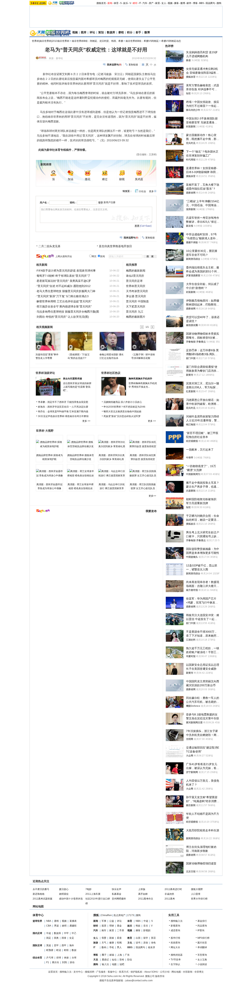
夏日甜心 (64, 889)
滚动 (72, 962)
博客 (195, 3)
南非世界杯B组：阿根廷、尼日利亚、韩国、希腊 (97, 41)
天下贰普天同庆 (135, 306)
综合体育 (37, 957)
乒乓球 (49, 957)
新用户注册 (109, 202)
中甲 (66, 933)
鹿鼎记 (105, 959)
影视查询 (175, 925)
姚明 (64, 925)
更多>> (152, 495)
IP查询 (200, 930)
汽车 (145, 3)
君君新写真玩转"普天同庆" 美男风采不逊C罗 (64, 280)
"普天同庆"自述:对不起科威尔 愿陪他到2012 (64, 286)
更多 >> (86, 421)
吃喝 (119, 942)
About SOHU (151, 971)
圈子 (104, 954)
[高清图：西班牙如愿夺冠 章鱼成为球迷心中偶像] (49, 473)
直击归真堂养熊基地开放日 (115, 246)
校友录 (151, 947)
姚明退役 (64, 894)
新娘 (111, 938)
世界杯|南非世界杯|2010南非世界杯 (50, 41)
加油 (70, 179)
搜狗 (219, 3)
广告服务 (101, 971)
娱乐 (125, 3)
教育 (129, 938)
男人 (119, 947)
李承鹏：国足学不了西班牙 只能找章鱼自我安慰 (63, 402)
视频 (170, 3)
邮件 (189, 3)
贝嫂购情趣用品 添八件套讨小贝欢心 (123, 402)
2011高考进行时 (173, 889)
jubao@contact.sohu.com (139, 980)
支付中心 (78, 971)
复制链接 (133, 64)
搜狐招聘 (89, 971)
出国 (138, 938)
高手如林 (143, 894)
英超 (48, 945)
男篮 (56, 925)
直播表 (73, 921)
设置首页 (53, 971)
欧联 (66, 950)
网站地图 (176, 971)
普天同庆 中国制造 (137, 301)
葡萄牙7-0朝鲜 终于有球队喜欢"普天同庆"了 (63, 275)
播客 (176, 3)
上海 (119, 954)
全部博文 (199, 971)
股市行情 (175, 938)
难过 (104, 179)
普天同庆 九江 (134, 311)
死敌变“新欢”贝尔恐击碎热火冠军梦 (122, 416)
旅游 (95, 942)
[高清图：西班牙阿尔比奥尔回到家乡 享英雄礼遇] (111, 444)
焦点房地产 (119, 915)
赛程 (121, 32)
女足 (71, 938)
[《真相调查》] (80, 341)
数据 (74, 950)
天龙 (95, 959)
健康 (111, 942)
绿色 (153, 942)
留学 (145, 938)
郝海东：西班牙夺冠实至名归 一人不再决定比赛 (63, 406)
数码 (104, 947)
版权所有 (160, 976)
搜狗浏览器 (177, 954)
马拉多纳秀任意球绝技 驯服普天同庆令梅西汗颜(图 (68, 311)
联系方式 (124, 971)
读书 (138, 942)
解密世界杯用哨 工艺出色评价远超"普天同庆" (64, 301)
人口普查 (195, 894)
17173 (130, 915)
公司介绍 (165, 971)
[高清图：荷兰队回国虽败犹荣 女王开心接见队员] (142, 473)
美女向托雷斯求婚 (72, 378)
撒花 (87, 179)
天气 (104, 942)
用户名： (44, 202)
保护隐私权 (136, 971)
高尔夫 (55, 962)
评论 (92, 32)
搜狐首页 (101, 3)
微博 (182, 3)
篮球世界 (37, 921)
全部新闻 (187, 971)
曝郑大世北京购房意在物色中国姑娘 (122, 411)
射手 (138, 32)
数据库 (111, 32)
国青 (64, 938)
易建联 (73, 925)
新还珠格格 (38, 894)
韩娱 (138, 925)
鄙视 (122, 179)
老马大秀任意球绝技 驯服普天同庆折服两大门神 (66, 291)
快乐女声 (116, 889)
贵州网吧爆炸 (119, 898)
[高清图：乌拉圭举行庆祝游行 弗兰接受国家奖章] (111, 473)
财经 (135, 3)
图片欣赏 (202, 942)
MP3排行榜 (203, 938)
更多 (151, 191)
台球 (74, 957)
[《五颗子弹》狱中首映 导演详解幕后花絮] (143, 341)
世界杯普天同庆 (135, 286)
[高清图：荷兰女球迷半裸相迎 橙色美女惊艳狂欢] (80, 473)
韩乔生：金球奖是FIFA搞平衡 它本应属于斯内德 (63, 411)
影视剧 (146, 930)
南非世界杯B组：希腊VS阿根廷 (142, 41)
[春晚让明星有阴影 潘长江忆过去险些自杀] (111, 341)
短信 (114, 959)
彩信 (129, 959)
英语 (153, 938)
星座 (119, 938)
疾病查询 (175, 942)
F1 (47, 962)
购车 (104, 930)
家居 (157, 3)
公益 (111, 921)
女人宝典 (202, 959)
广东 (127, 954)
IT (140, 3)
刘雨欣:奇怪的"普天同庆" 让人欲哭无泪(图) (63, 316)
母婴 (104, 938)
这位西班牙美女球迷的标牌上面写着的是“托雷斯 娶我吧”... (77, 387)
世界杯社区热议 (110, 372)
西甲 (64, 945)
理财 (111, 925)
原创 (145, 942)
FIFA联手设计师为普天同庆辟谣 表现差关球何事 (66, 270)
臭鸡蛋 (139, 179)
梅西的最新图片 (135, 316)
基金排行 (202, 921)
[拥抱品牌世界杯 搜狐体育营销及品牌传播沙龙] (80, 444)
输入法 (105, 964)
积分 (129, 32)
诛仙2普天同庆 (135, 275)
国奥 (56, 938)
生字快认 (175, 964)
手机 (111, 947)
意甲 (56, 945)
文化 (129, 942)
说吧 (122, 964)
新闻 (109, 3)
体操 (66, 957)
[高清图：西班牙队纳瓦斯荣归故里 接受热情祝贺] (142, 444)
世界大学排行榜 (199, 898)
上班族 (141, 889)
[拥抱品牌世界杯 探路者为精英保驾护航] (49, 444)
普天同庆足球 (134, 280)
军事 (104, 921)
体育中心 (38, 915)
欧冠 (58, 950)
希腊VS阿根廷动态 (171, 41)
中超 (48, 933)
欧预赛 (49, 950)
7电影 (88, 889)
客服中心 (112, 971)
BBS (201, 3)
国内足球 (37, 933)
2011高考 (170, 898)
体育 (116, 3)
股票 (104, 925)
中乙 (74, 933)
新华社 (59, 58)
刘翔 (64, 962)
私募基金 (116, 894)
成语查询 (175, 930)
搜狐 (96, 915)
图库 (83, 32)
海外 (71, 945)
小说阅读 (202, 964)
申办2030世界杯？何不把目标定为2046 (124, 406)
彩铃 (122, 959)
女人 (163, 3)
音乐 (145, 925)
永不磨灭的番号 (41, 889)
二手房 (120, 930)
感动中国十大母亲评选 (71, 898)
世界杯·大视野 (45, 430)
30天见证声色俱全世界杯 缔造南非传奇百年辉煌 (63, 416)
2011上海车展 (92, 894)
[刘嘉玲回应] (48, 341)
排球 (58, 957)
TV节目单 (176, 959)
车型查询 (202, 954)
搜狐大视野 (197, 889)
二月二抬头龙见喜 (49, 246)
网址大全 (175, 947)
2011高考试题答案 (42, 898)
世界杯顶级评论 (45, 372)
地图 (114, 964)
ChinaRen (106, 915)
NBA (48, 921)
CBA (48, 925)
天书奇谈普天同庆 (137, 291)
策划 (101, 32)
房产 (151, 3)
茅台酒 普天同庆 (136, 296)
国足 (48, 938)
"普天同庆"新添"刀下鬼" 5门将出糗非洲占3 (63, 296)
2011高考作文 (145, 898)
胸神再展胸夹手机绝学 (140, 378)
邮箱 (111, 954)
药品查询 (202, 925)
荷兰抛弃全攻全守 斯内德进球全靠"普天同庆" (64, 306)
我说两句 (210, 3)
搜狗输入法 (177, 921)
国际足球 (37, 945)
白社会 (142, 191)
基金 (119, 925)
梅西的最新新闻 (135, 270)
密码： (73, 202)
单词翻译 (202, 947)
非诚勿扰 (169, 894)
